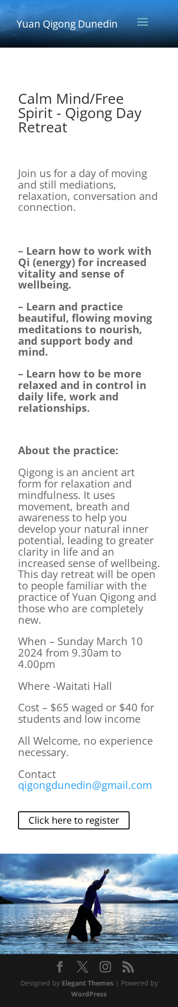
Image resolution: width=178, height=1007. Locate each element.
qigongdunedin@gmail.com (85, 785)
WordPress (89, 993)
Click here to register (73, 820)
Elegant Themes (87, 982)
